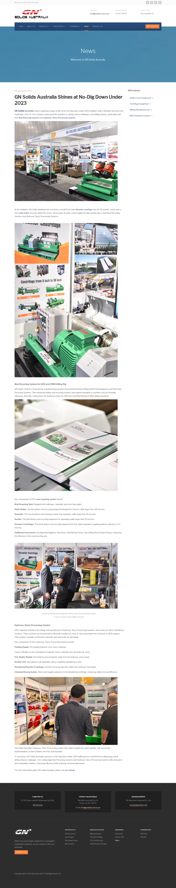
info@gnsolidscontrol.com (99, 14)
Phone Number (121, 10)
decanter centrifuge (84, 209)
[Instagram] (155, 2)
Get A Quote (152, 26)
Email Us (93, 10)
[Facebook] (147, 2)
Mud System (69, 844)
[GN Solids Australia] (31, 13)
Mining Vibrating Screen (140, 110)
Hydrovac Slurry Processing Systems (60, 118)
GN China (143, 834)
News (86, 26)
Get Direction (38, 805)
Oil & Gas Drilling (96, 837)
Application (59, 26)
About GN (119, 834)
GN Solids (19, 111)
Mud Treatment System (140, 116)
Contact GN (119, 837)
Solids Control (70, 834)
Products (43, 26)
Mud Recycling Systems (29, 118)
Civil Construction (96, 840)
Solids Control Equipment (141, 98)
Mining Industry (95, 834)
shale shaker (24, 213)
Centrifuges (69, 837)
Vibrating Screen (71, 840)
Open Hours (145, 10)
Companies (74, 26)
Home (21, 26)
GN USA (143, 837)
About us (31, 26)
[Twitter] (151, 2)
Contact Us (97, 26)
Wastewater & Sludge (98, 844)
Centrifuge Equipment (139, 104)
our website (70, 770)
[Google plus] (159, 2)
